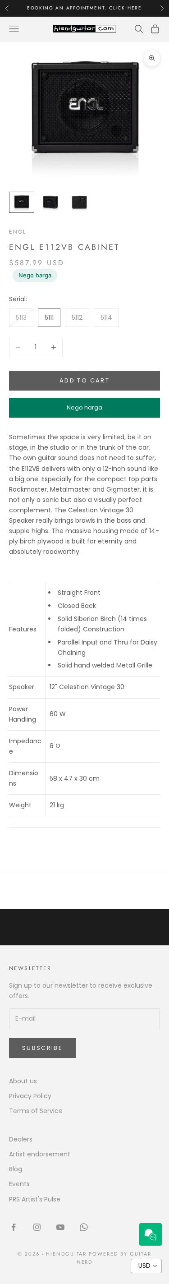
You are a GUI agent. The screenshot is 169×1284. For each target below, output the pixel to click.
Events (19, 1183)
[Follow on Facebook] (13, 1227)
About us (23, 1081)
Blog (15, 1169)
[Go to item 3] (79, 202)
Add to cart (84, 380)
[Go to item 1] (21, 202)
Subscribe (42, 1048)
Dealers (20, 1139)
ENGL (18, 232)
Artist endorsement (39, 1154)
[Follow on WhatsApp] (83, 1227)
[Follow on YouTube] (60, 1227)
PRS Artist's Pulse (34, 1199)
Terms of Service (36, 1110)
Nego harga (34, 275)
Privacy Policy (30, 1095)
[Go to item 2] (50, 202)
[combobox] (146, 1266)
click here (124, 8)
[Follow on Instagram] (36, 1227)
